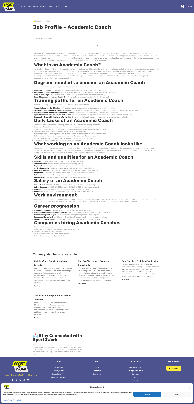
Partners (135, 377)
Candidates (97, 364)
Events (50, 7)
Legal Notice (58, 361)
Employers (97, 367)
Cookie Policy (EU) (58, 367)
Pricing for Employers (135, 364)
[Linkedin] (12, 373)
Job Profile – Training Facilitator (140, 254)
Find (29, 7)
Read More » (38, 279)
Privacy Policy (17, 400)
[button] (189, 387)
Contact (64, 7)
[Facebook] (20, 373)
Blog (57, 7)
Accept (147, 394)
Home (23, 7)
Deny (176, 394)
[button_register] (173, 361)
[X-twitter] (24, 373)
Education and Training (43, 21)
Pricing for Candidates (135, 361)
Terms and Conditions (58, 371)
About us (135, 381)
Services (43, 7)
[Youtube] (28, 373)
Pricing (35, 7)
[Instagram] (16, 373)
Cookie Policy (7, 400)
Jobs (97, 361)
